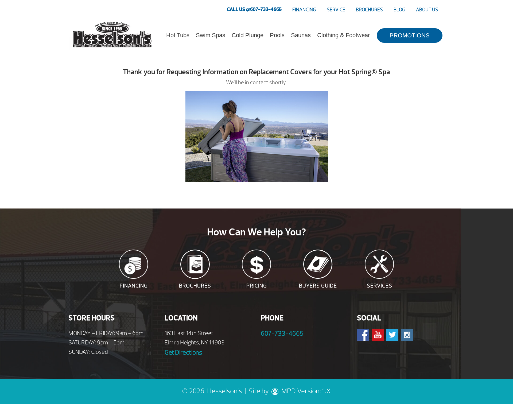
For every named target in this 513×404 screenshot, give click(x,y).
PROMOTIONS (410, 35)
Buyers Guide (318, 285)
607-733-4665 (282, 333)
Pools (277, 35)
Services (379, 285)
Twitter (392, 335)
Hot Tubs (177, 35)
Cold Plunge (247, 35)
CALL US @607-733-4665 (254, 9)
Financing (304, 10)
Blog (399, 10)
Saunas (301, 35)
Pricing (256, 285)
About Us (427, 10)
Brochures (369, 10)
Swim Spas (210, 35)
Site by (259, 391)
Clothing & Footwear (343, 35)
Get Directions (183, 352)
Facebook (363, 335)
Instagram (407, 335)
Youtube (378, 335)
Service (336, 10)
